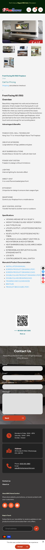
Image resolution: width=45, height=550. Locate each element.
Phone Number (8, 382)
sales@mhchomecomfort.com (25, 468)
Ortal (4, 78)
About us (5, 484)
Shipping (5, 85)
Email (5, 373)
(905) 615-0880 (25, 464)
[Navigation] (40, 9)
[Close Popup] (43, 541)
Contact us (6, 481)
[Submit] (36, 528)
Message (6, 392)
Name (5, 364)
